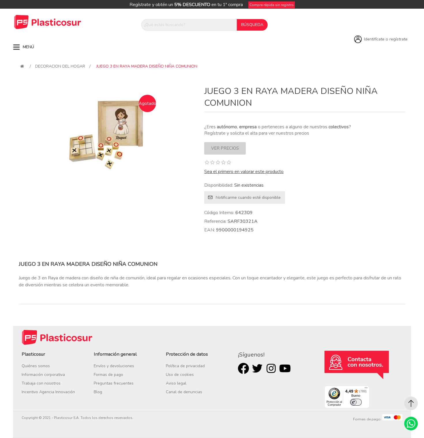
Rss (271, 368)
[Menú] (366, 389)
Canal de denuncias (184, 392)
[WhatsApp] (411, 423)
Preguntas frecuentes (114, 383)
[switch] (356, 402)
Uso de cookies (180, 374)
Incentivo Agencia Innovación (48, 392)
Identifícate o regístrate (386, 39)
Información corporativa (43, 374)
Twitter (257, 368)
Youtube (284, 368)
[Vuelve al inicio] (22, 66)
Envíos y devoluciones (114, 366)
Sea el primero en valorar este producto (244, 171)
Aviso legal (176, 383)
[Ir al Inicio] (411, 403)
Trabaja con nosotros (41, 383)
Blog (98, 392)
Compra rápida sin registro (271, 5)
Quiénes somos (36, 366)
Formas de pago (108, 374)
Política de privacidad (185, 366)
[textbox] (189, 25)
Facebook (243, 368)
